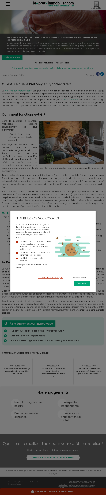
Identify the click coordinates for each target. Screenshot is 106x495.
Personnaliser (79, 277)
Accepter (81, 283)
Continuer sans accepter (50, 277)
